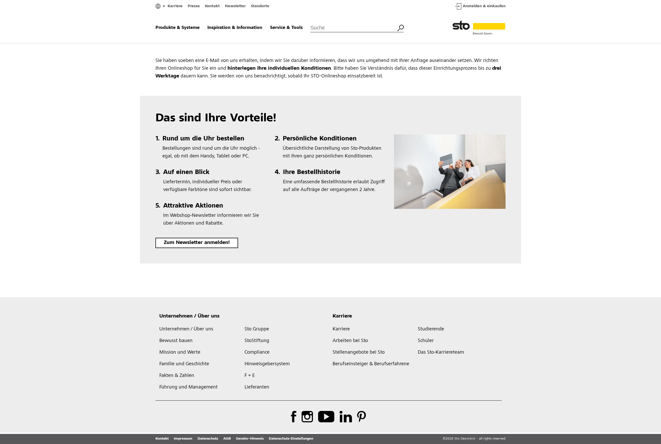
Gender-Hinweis (250, 439)
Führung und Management (188, 387)
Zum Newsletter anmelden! (197, 242)
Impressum (183, 439)
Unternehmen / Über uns (189, 316)
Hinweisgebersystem (267, 364)
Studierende (431, 329)
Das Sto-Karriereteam (441, 352)
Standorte (260, 6)
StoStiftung (257, 341)
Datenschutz (208, 439)
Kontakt (212, 6)
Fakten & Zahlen (176, 375)
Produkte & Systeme (177, 28)
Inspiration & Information (234, 28)
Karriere (175, 6)
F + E (250, 375)
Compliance (257, 352)
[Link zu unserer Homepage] (479, 27)
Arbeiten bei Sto (350, 341)
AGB (227, 439)
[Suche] (400, 27)
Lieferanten (257, 387)
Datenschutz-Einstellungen (291, 439)
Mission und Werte (179, 352)
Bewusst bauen (176, 341)
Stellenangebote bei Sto (359, 352)
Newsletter (235, 6)
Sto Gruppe (257, 329)
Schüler (426, 341)
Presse (194, 6)
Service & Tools (286, 28)
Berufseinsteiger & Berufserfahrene (371, 364)
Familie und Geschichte (184, 364)
